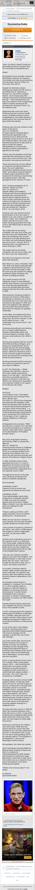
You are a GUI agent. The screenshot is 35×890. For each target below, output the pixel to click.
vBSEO (25, 889)
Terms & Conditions (26, 873)
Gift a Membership (21, 876)
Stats (28, 876)
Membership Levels (10, 876)
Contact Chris (7, 873)
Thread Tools (6, 42)
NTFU (17, 880)
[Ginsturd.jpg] (19, 796)
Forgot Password (16, 873)
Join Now (16, 30)
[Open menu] (32, 2)
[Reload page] (4, 10)
